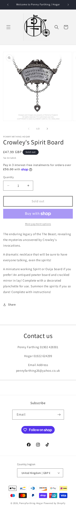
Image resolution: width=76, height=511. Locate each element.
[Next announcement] (68, 4)
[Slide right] (47, 128)
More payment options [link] (38, 223)
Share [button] (12, 304)
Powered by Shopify (54, 503)
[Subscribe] (59, 415)
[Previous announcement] (7, 4)
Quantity (8, 177)
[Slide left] (28, 128)
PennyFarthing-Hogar (31, 503)
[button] (8, 27)
